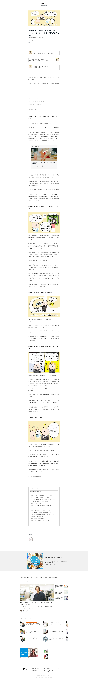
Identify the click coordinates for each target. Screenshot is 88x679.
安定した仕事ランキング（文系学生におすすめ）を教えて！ (45, 499)
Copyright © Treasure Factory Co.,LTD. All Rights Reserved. (44, 677)
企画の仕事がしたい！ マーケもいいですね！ (42, 497)
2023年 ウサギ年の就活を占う (39, 522)
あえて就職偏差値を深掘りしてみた (40, 516)
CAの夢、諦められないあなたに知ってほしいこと (43, 512)
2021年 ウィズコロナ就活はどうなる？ (41, 507)
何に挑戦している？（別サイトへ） (51, 564)
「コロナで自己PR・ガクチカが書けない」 (42, 520)
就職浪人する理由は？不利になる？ (40, 508)
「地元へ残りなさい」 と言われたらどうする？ (43, 510)
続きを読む (34, 167)
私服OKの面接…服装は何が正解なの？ (41, 501)
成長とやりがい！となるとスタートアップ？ (42, 503)
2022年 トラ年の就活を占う (39, 518)
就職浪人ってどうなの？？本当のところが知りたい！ (36, 98)
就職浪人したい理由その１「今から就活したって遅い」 (37, 101)
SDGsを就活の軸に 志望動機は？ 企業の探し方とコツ (44, 514)
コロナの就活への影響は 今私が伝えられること (42, 505)
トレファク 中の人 (25, 610)
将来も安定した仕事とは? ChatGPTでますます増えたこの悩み (45, 523)
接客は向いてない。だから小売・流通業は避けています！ (44, 493)
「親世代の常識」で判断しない (33, 109)
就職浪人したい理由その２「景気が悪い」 (35, 104)
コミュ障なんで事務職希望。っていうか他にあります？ (44, 495)
